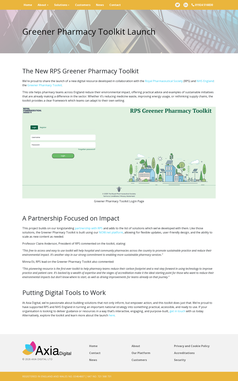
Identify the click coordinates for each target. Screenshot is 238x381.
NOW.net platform (111, 232)
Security (180, 360)
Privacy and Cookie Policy (191, 346)
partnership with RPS (89, 228)
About (42, 5)
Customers (82, 5)
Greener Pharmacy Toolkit (44, 85)
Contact (115, 5)
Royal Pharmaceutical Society (164, 81)
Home (28, 5)
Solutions (60, 5)
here (112, 315)
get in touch (177, 311)
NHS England (205, 81)
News (100, 5)
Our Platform (141, 353)
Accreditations (184, 353)
